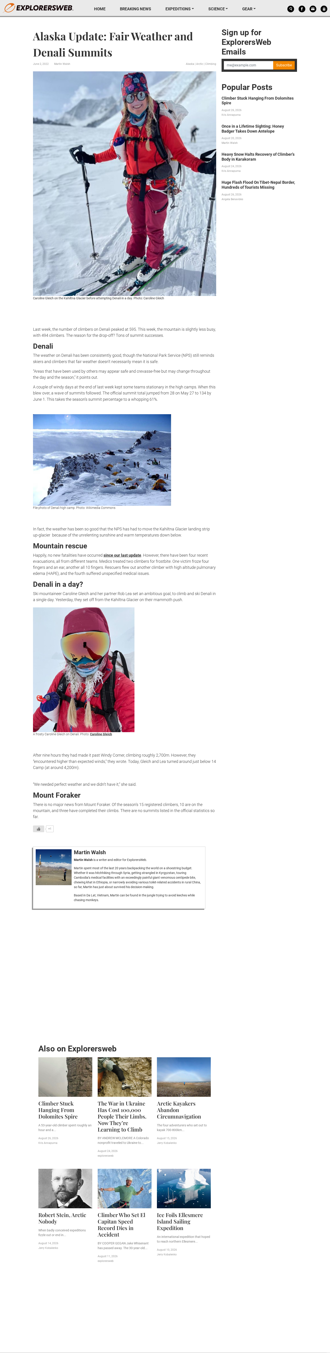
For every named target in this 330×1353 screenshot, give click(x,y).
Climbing (210, 64)
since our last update (122, 555)
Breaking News (135, 9)
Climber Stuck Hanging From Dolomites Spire (58, 1110)
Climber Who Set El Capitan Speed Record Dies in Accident (121, 1224)
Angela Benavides (232, 199)
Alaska (190, 64)
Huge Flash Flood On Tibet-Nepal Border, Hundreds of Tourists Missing (258, 185)
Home (100, 9)
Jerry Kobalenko (167, 1143)
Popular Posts (247, 87)
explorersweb (106, 1155)
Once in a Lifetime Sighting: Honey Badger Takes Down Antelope (253, 129)
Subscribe (284, 65)
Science (216, 9)
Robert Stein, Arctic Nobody (62, 1218)
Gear (247, 9)
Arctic (199, 64)
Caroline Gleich (101, 734)
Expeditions (178, 9)
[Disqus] (124, 976)
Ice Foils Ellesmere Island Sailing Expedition (180, 1221)
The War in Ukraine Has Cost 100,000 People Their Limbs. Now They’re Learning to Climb (122, 1116)
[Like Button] (38, 828)
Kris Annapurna (47, 1143)
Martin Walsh (62, 64)
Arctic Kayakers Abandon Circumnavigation (179, 1110)
